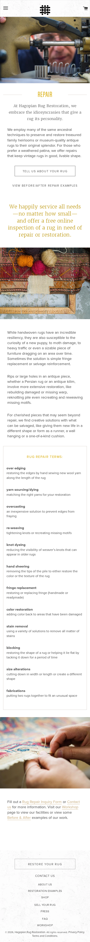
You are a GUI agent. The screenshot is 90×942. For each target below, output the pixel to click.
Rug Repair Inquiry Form (42, 801)
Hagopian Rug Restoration (30, 932)
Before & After (19, 817)
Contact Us (45, 876)
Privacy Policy (76, 932)
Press (45, 911)
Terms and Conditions (44, 936)
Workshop (70, 807)
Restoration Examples (45, 891)
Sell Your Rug (45, 905)
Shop (45, 897)
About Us (45, 884)
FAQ (45, 919)
